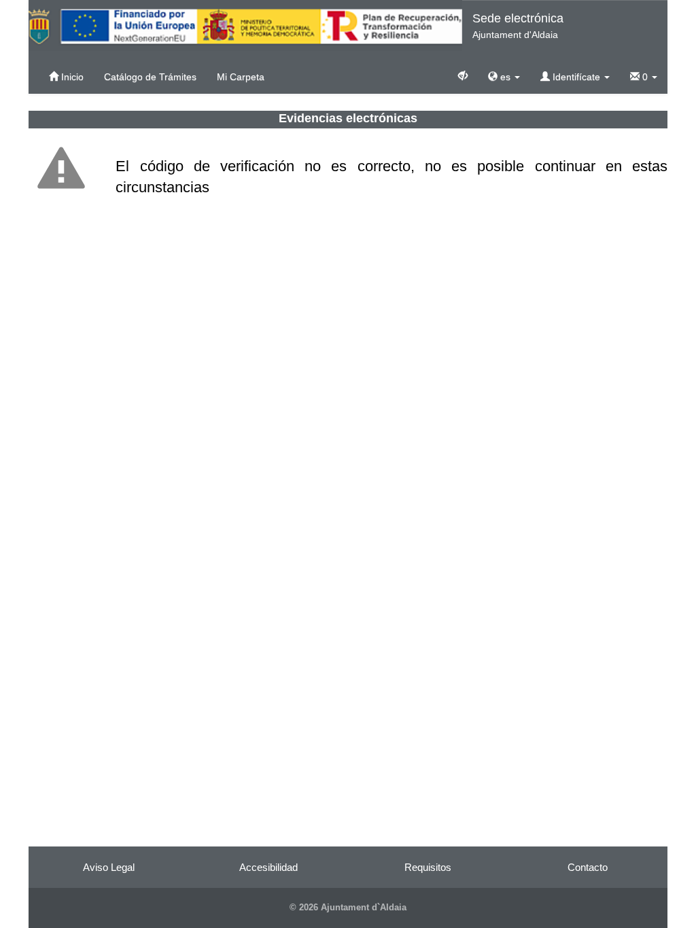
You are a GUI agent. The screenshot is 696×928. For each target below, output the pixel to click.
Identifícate (576, 76)
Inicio (71, 76)
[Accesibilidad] (463, 75)
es (505, 76)
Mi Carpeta (240, 76)
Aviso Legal (109, 867)
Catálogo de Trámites (150, 76)
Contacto (588, 867)
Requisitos (427, 867)
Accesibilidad (268, 867)
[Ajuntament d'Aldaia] (245, 25)
